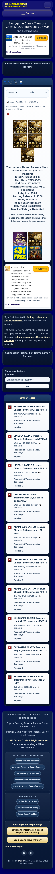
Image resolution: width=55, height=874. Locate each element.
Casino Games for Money (27, 807)
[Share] (6, 82)
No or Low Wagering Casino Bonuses (28, 767)
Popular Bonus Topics (18, 714)
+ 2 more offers (14, 304)
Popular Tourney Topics (18, 723)
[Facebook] (24, 853)
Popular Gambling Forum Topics (22, 731)
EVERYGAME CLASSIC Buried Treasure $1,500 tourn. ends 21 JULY (29, 679)
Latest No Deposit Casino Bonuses (28, 786)
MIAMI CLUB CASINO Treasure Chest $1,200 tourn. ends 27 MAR (29, 530)
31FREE (42, 38)
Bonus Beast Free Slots (27, 814)
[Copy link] (11, 82)
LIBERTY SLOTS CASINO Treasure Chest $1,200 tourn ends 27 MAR (28, 497)
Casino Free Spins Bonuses (27, 773)
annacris (18, 416)
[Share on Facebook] (21, 82)
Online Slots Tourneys (27, 801)
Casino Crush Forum (16, 63)
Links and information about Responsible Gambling (27, 831)
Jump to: (9, 374)
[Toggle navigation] (47, 5)
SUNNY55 (42, 269)
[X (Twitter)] (31, 853)
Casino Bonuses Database (27, 761)
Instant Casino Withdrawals (27, 780)
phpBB (21, 860)
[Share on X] (16, 82)
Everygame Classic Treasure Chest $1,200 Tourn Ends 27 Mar (27, 25)
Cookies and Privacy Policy (27, 839)
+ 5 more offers (15, 52)
